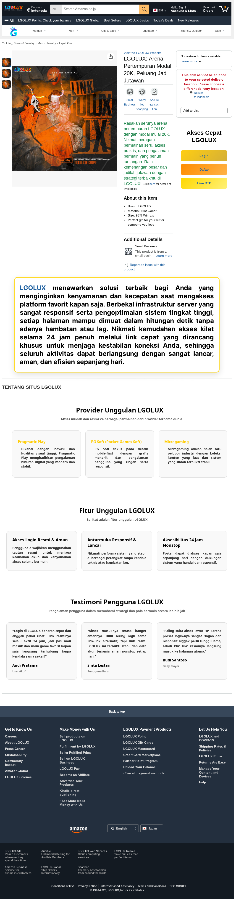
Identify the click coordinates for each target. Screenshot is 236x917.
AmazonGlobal (16, 771)
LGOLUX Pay (70, 768)
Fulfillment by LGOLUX (77, 746)
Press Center (15, 749)
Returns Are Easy (212, 762)
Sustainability (15, 755)
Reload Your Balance (139, 767)
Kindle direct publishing (69, 792)
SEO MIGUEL (178, 886)
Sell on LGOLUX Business (72, 760)
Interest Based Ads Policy (117, 886)
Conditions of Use (62, 886)
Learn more (163, 255)
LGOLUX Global (87, 20)
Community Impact (14, 762)
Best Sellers (112, 20)
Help (202, 782)
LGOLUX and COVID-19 (209, 738)
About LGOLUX (17, 742)
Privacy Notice (87, 886)
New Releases (188, 20)
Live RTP (204, 183)
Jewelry (51, 43)
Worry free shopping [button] (142, 104)
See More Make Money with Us (72, 802)
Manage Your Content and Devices (209, 772)
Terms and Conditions (152, 886)
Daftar (204, 169)
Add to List (191, 110)
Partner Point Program (140, 761)
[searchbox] (100, 9)
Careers (11, 736)
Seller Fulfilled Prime (76, 752)
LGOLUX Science (18, 777)
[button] (37, 9)
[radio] (6, 62)
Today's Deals (163, 20)
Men (40, 43)
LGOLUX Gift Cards (138, 742)
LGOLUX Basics (137, 20)
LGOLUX (33, 288)
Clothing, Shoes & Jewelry (18, 43)
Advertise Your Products (71, 783)
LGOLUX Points (44, 20)
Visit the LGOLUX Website (143, 53)
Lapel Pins (65, 43)
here (152, 184)
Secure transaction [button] (154, 104)
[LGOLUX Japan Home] (78, 830)
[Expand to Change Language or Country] (135, 829)
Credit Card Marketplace (142, 755)
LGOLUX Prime (210, 756)
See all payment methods (145, 773)
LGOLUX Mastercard (139, 749)
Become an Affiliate (75, 775)
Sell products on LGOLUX (72, 738)
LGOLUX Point (134, 736)
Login (204, 156)
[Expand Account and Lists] (198, 11)
